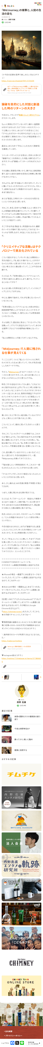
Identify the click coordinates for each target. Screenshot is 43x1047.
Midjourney (14, 372)
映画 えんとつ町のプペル (29, 115)
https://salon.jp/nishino (12, 641)
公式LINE (8, 22)
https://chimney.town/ (12, 612)
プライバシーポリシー (13, 1036)
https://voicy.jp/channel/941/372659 (18, 81)
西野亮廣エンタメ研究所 (33, 1043)
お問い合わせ (10, 1040)
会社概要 (8, 1031)
